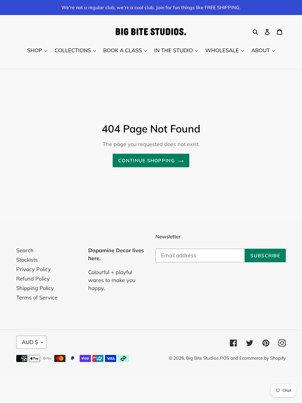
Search (25, 250)
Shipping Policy (35, 288)
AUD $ (30, 342)
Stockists (27, 259)
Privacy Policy (33, 269)
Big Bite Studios (202, 358)
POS (224, 358)
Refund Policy (33, 278)
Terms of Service (37, 297)
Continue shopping (146, 160)
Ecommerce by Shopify (262, 358)
